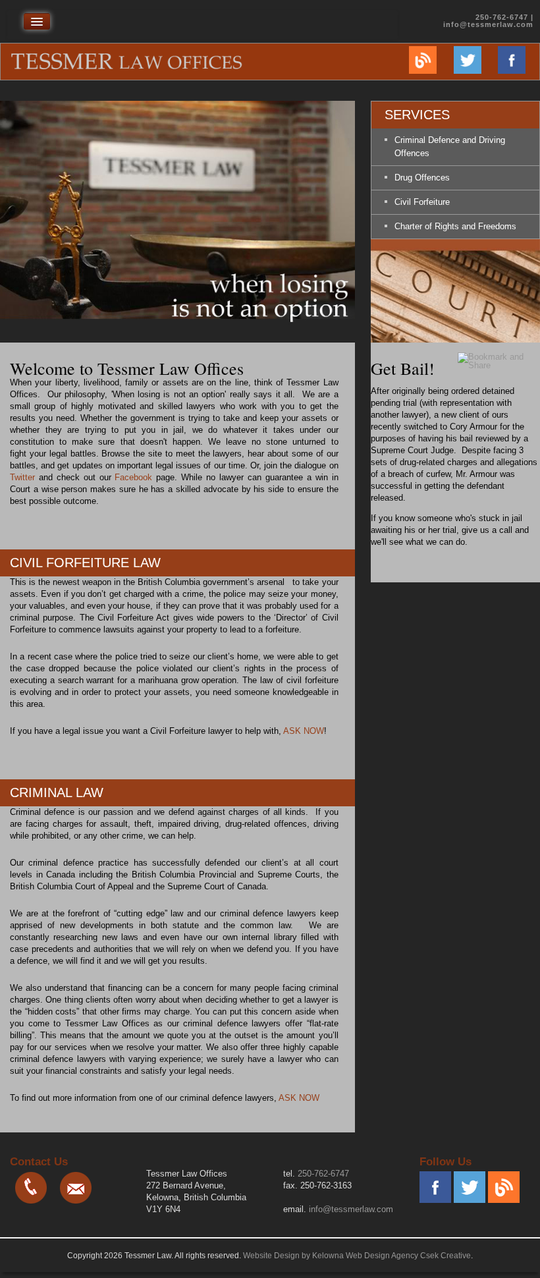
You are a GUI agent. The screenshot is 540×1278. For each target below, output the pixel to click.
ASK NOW (303, 731)
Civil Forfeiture (422, 202)
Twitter (22, 477)
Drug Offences (422, 177)
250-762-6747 (323, 1174)
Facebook (133, 477)
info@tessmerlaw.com (488, 24)
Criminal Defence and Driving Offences (449, 146)
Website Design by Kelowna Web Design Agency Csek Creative (357, 1255)
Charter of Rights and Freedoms (455, 226)
